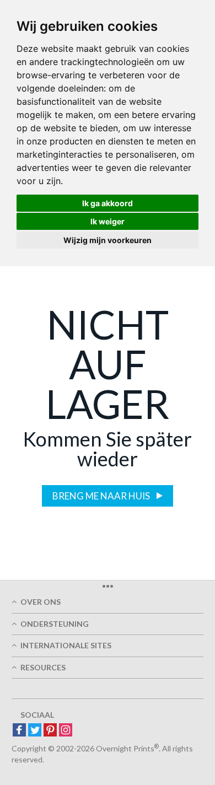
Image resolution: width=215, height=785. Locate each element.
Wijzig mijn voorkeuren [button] (107, 240)
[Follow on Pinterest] (50, 730)
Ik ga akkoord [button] (107, 203)
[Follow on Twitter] (34, 730)
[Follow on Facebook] (19, 730)
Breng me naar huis (102, 496)
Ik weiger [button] (107, 221)
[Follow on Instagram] (65, 730)
